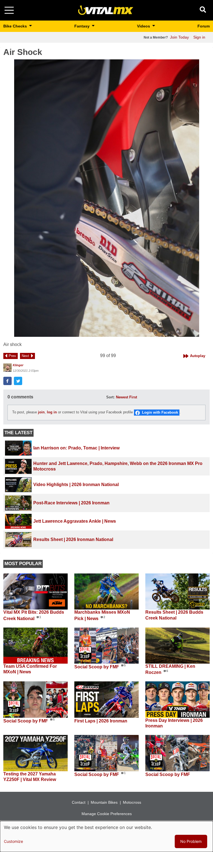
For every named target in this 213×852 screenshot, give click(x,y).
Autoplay (197, 356)
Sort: (110, 397)
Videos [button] (144, 26)
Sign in (199, 37)
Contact (78, 802)
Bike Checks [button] (15, 26)
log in (52, 412)
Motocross (132, 802)
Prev (12, 356)
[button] (106, 198)
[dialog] (106, 836)
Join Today (179, 37)
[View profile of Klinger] (7, 367)
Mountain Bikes (104, 802)
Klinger (18, 365)
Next (25, 356)
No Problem (191, 841)
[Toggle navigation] (9, 10)
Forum (203, 26)
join (41, 412)
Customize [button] (13, 841)
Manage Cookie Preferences (107, 813)
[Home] (105, 9)
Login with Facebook (160, 412)
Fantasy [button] (82, 26)
